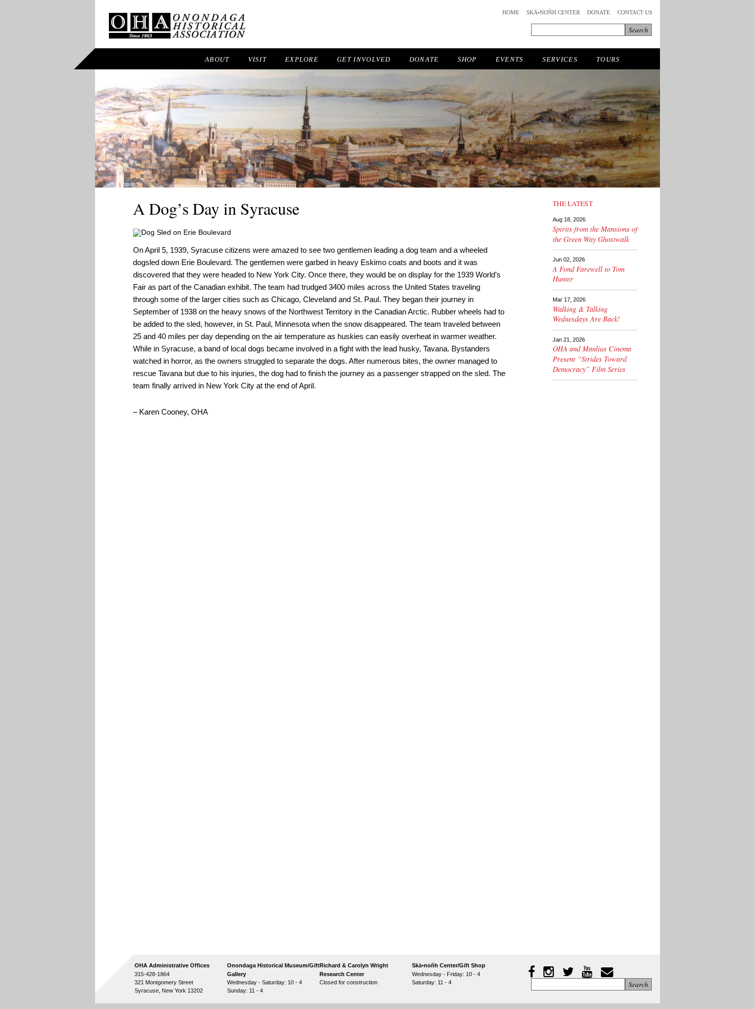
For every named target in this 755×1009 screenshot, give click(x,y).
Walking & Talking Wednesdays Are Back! (586, 314)
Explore (301, 59)
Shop (467, 59)
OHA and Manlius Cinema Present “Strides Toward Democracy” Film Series (592, 358)
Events (510, 59)
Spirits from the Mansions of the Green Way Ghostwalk (595, 234)
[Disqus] (319, 560)
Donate (598, 12)
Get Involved (364, 59)
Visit (257, 59)
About (217, 59)
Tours (608, 59)
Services (560, 59)
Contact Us (634, 12)
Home (510, 12)
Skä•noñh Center (553, 12)
